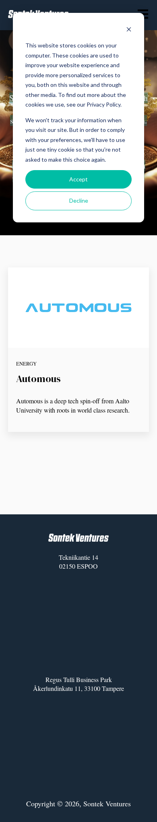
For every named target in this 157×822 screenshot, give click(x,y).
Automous (38, 378)
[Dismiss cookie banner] (129, 30)
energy (26, 363)
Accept (78, 179)
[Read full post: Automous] (78, 307)
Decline (78, 200)
